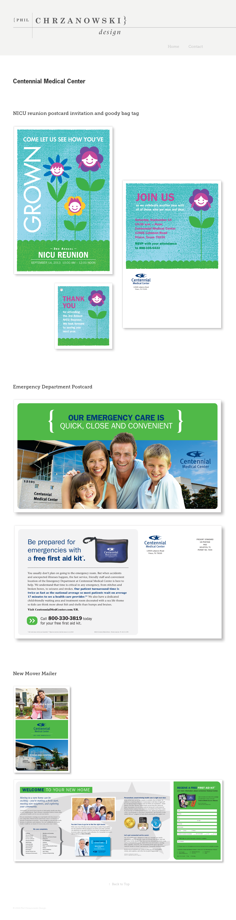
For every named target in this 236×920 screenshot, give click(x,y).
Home (173, 46)
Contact (195, 46)
